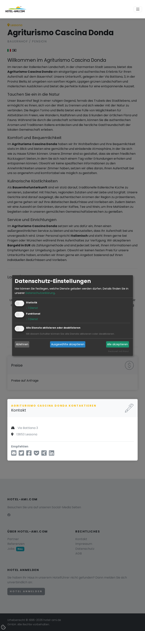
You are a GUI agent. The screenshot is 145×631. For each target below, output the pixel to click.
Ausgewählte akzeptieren (67, 344)
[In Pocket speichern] (36, 454)
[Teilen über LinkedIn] (51, 454)
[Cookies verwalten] (4, 627)
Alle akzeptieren (117, 344)
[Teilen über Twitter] (21, 454)
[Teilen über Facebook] (29, 454)
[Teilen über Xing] (44, 454)
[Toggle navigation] (138, 9)
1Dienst (32, 308)
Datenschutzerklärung (40, 293)
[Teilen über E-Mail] (13, 454)
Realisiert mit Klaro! (118, 351)
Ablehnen (22, 344)
